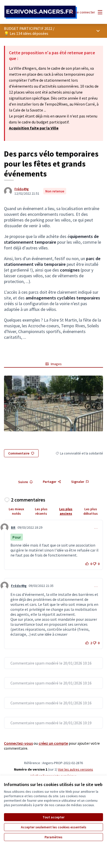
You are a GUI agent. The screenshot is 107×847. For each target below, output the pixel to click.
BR (13, 527)
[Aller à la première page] (40, 12)
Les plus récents (41, 511)
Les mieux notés (16, 511)
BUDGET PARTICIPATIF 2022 (28, 28)
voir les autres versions (75, 769)
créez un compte (53, 743)
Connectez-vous (18, 743)
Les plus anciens (65, 511)
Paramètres (53, 837)
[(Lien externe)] (53, 403)
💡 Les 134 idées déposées (26, 33)
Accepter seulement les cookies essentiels (53, 827)
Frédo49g (21, 189)
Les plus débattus (90, 511)
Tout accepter (53, 817)
